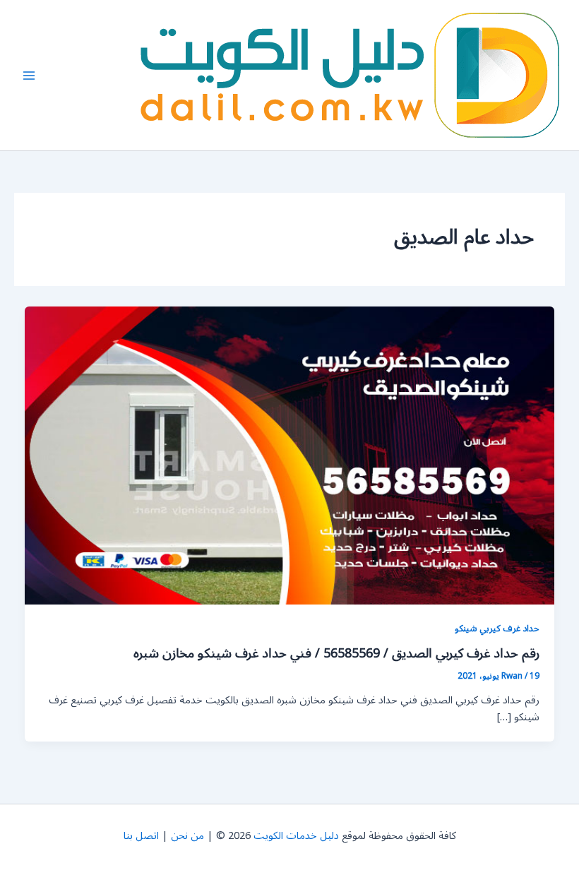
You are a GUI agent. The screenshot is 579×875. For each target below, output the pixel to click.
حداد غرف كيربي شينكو (497, 628)
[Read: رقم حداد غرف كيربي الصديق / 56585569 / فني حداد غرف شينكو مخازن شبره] (290, 455)
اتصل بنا (141, 836)
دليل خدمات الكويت (296, 836)
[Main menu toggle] (29, 75)
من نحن (187, 836)
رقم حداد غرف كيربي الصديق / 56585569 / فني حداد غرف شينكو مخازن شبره (336, 653)
